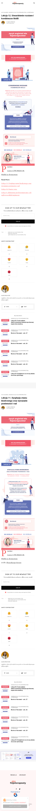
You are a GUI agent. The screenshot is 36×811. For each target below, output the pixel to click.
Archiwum (22, 775)
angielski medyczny (12, 233)
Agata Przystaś (11, 22)
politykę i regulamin (19, 802)
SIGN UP (18, 221)
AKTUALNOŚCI (4, 12)
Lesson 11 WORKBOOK (15, 555)
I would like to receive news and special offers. (19, 226)
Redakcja (13, 775)
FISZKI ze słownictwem (9, 175)
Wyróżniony (30, 12)
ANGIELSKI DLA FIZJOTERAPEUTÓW (17, 12)
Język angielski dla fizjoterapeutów (17, 234)
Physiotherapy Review (13, 563)
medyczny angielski (12, 601)
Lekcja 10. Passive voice (9, 189)
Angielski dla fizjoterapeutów (15, 232)
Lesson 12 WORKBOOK (15, 171)
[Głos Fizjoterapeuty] (18, 3)
